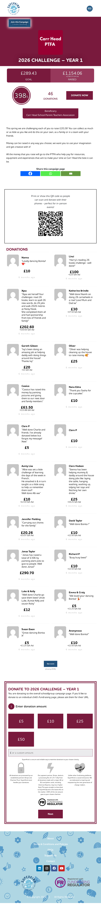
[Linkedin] (39, 868)
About (50, 838)
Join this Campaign (19, 23)
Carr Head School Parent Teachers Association (50, 115)
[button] (90, 9)
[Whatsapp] (50, 173)
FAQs (50, 849)
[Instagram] (47, 868)
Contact (50, 861)
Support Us (50, 855)
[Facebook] (30, 173)
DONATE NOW (79, 95)
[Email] (71, 173)
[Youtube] (62, 868)
